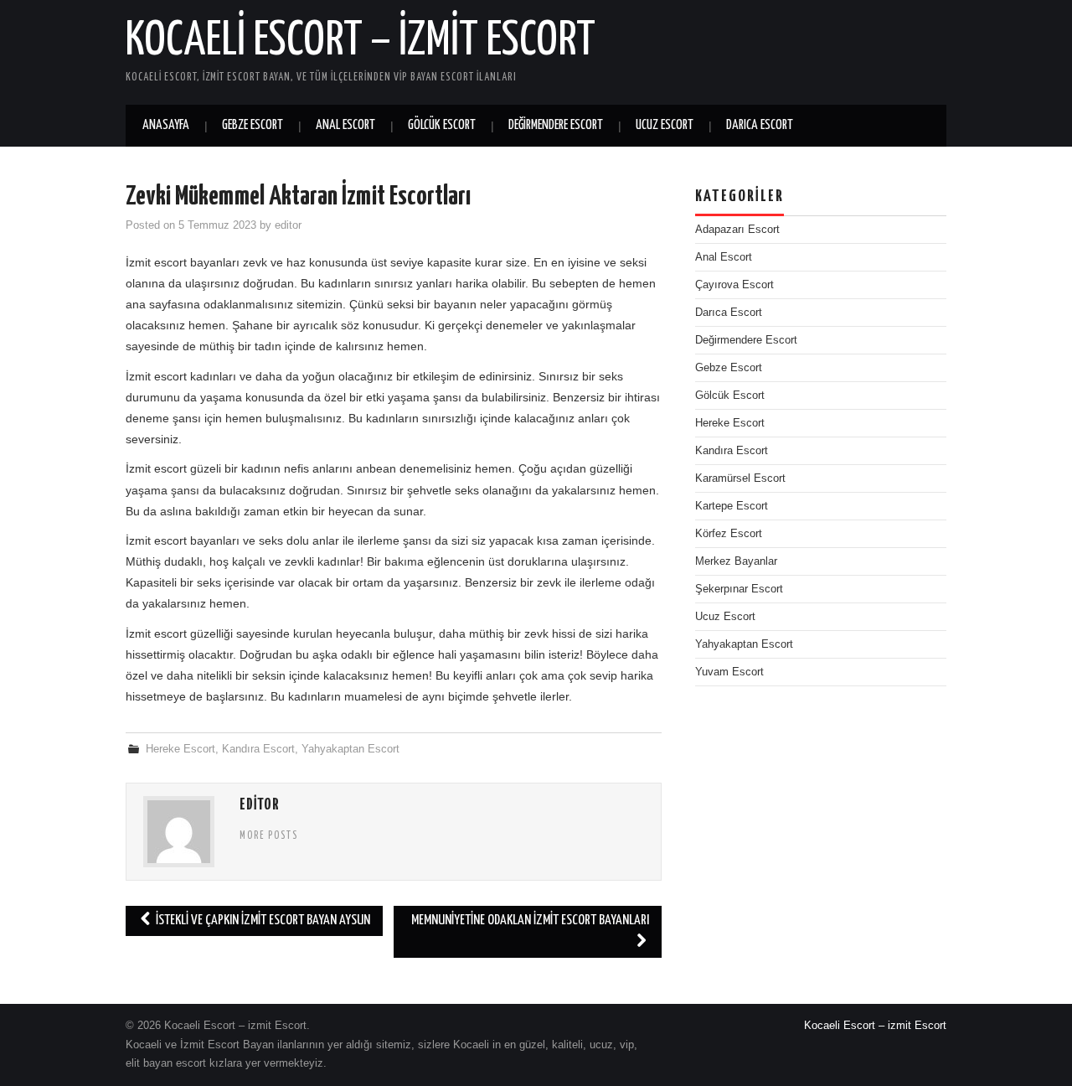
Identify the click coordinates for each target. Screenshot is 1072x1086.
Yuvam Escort (729, 672)
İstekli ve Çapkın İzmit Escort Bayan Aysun (261, 920)
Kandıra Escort (258, 749)
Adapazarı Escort (737, 229)
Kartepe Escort (731, 506)
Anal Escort (345, 125)
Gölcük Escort (442, 125)
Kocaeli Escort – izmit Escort (360, 41)
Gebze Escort (252, 125)
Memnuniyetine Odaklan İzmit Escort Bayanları (530, 920)
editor (288, 225)
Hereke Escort (180, 749)
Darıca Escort (759, 125)
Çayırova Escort (734, 285)
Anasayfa (165, 125)
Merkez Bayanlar (736, 561)
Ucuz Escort (664, 125)
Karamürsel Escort (740, 478)
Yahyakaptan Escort (350, 749)
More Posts (269, 836)
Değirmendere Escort (555, 125)
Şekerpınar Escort (739, 589)
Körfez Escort (728, 534)
